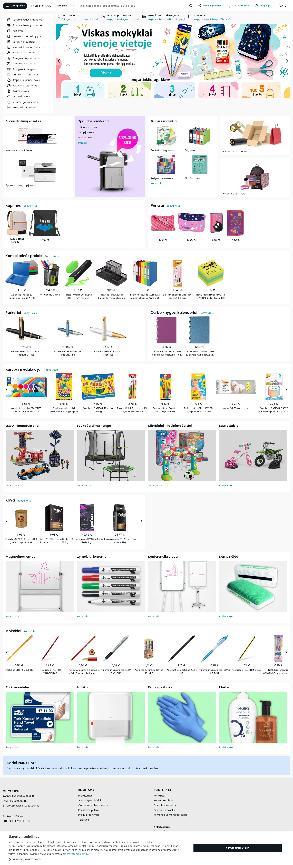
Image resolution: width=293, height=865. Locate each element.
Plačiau (82, 142)
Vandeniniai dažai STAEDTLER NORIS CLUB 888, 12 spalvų (26, 410)
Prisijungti (265, 5)
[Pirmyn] (285, 60)
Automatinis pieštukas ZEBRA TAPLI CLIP (116, 672)
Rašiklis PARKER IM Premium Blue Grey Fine (68, 353)
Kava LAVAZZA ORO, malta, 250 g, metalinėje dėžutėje (21, 541)
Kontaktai (159, 795)
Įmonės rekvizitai (163, 800)
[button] (97, 859)
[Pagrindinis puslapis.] (41, 6)
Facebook (159, 831)
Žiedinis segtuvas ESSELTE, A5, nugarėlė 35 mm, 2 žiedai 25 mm (145, 296)
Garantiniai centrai (165, 805)
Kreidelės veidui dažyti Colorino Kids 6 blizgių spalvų (64, 410)
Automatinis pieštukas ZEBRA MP (182, 672)
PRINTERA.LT (162, 790)
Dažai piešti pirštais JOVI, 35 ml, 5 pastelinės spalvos (198, 410)
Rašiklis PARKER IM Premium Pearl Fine (108, 353)
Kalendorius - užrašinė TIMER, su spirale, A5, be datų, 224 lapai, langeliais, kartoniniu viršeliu (199, 353)
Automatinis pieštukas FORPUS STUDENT (214, 672)
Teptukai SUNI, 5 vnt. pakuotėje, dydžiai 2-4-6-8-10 (132, 410)
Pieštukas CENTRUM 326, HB (19, 670)
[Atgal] (60, 60)
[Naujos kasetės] (173, 61)
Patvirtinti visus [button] (237, 848)
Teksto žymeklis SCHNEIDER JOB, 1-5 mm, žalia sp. (78, 296)
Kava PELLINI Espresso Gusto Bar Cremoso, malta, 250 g (54, 541)
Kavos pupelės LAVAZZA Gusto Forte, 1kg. (87, 541)
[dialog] (146, 848)
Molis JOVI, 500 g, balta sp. (236, 408)
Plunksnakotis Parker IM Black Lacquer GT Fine (26, 353)
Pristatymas (85, 795)
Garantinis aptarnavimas (93, 805)
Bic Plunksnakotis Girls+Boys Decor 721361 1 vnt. (178, 296)
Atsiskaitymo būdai (89, 800)
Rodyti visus (158, 183)
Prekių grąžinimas (88, 815)
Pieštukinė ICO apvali (50, 294)
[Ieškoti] (191, 5)
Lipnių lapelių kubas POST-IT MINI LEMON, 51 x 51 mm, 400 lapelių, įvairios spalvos (210, 296)
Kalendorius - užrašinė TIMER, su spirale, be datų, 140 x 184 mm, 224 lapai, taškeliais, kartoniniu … (167, 353)
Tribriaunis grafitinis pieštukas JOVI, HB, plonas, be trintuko (83, 672)
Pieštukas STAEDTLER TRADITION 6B (50, 672)
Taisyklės (83, 819)
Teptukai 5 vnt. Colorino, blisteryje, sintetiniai (165, 410)
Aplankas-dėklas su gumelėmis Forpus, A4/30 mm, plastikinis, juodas (22, 296)
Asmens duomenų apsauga (170, 815)
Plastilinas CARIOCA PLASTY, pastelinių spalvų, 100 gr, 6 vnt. (274, 410)
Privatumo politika (89, 810)
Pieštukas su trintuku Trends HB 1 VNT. (149, 672)
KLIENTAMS (86, 790)
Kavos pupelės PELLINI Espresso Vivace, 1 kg (120, 541)
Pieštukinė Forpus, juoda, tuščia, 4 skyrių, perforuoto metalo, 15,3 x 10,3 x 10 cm (111, 296)
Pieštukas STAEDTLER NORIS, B (246, 670)
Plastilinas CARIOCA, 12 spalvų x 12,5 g (98, 410)
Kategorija (62, 5)
